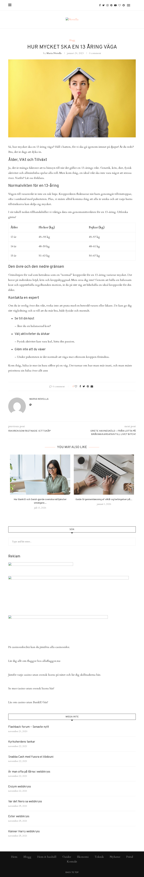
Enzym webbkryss (19, 787)
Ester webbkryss (18, 816)
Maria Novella (54, 53)
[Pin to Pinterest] (88, 386)
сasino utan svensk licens (33, 688)
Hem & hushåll (46, 857)
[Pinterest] (111, 5)
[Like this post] (76, 386)
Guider (66, 857)
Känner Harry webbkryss (24, 831)
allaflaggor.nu (51, 661)
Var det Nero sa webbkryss (25, 801)
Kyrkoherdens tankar (21, 742)
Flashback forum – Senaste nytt (28, 727)
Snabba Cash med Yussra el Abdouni (30, 757)
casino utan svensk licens (39, 675)
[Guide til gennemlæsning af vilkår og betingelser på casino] (104, 475)
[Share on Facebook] (80, 386)
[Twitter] (103, 5)
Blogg (72, 40)
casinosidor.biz (21, 647)
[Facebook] (100, 5)
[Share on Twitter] (84, 386)
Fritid (129, 857)
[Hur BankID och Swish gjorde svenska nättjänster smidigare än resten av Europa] (40, 475)
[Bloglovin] (119, 5)
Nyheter (115, 857)
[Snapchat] (124, 5)
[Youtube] (115, 5)
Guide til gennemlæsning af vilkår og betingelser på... (104, 499)
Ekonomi (83, 857)
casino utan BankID (30, 702)
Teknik (99, 857)
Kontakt (72, 862)
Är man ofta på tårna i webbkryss (29, 772)
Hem (14, 857)
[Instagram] (107, 5)
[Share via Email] (92, 386)
